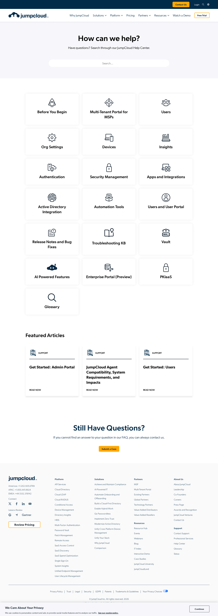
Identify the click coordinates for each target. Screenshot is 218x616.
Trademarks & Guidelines (127, 591)
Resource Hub (140, 528)
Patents (108, 591)
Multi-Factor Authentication (67, 524)
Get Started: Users (159, 366)
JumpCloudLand (141, 568)
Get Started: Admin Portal (52, 366)
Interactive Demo (142, 553)
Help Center (179, 543)
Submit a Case (109, 448)
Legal (77, 591)
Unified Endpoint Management (69, 570)
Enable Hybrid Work (103, 508)
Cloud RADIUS (61, 499)
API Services (60, 484)
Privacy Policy (56, 591)
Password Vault (62, 530)
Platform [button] (115, 15)
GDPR (98, 591)
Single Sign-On (61, 560)
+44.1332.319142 (23, 493)
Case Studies (140, 558)
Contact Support (181, 533)
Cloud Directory (62, 489)
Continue (199, 609)
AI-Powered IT (101, 489)
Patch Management (64, 535)
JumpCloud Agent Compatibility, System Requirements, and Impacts (105, 374)
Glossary (178, 548)
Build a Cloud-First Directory (107, 503)
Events (137, 533)
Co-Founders (180, 494)
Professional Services (183, 538)
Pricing (130, 15)
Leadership (179, 489)
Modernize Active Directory (107, 523)
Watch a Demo (182, 15)
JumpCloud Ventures (183, 514)
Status (176, 553)
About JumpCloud (182, 484)
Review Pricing (24, 524)
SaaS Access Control (64, 545)
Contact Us (181, 4)
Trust (69, 591)
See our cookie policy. (108, 612)
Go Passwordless (102, 513)
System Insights (62, 565)
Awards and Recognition (185, 509)
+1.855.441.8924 (23, 489)
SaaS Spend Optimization (66, 555)
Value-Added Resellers (144, 514)
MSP (136, 484)
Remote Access (62, 540)
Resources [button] (160, 15)
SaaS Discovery (62, 550)
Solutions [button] (98, 15)
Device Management (64, 509)
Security (87, 591)
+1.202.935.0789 (26, 485)
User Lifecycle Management (67, 575)
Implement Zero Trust (104, 518)
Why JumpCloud (79, 15)
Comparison (100, 547)
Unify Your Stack (101, 537)
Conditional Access (64, 504)
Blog (136, 543)
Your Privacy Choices (153, 591)
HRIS (57, 519)
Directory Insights (63, 514)
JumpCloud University (144, 563)
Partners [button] (143, 15)
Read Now (35, 389)
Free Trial (202, 15)
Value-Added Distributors (146, 509)
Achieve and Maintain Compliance (110, 484)
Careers (177, 499)
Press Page (179, 504)
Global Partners (141, 499)
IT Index (137, 548)
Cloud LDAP (60, 494)
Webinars (138, 538)
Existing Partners (141, 494)
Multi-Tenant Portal (142, 489)
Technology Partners (143, 504)
